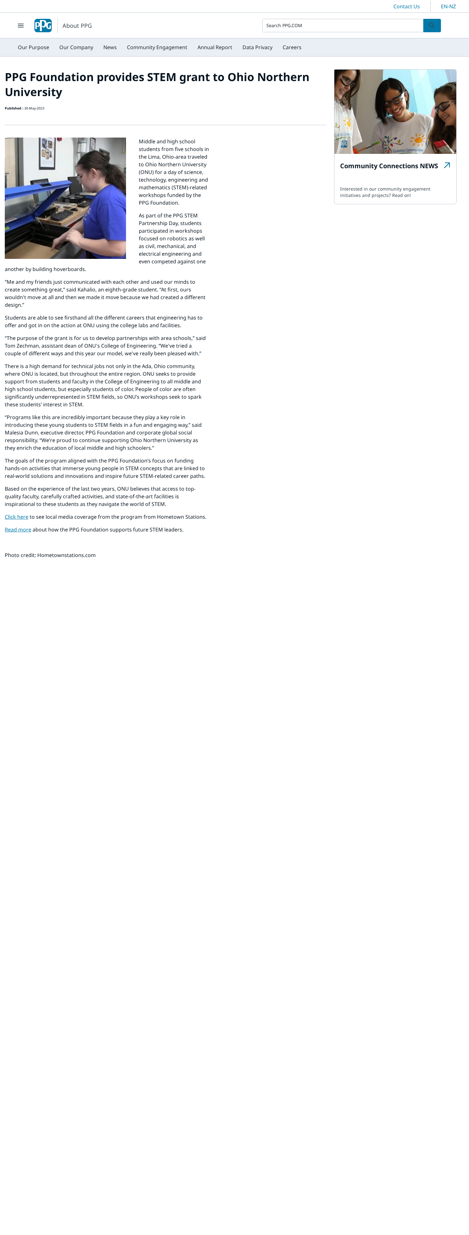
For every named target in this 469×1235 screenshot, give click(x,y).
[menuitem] (33, 47)
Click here (16, 516)
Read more (18, 529)
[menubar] (160, 47)
